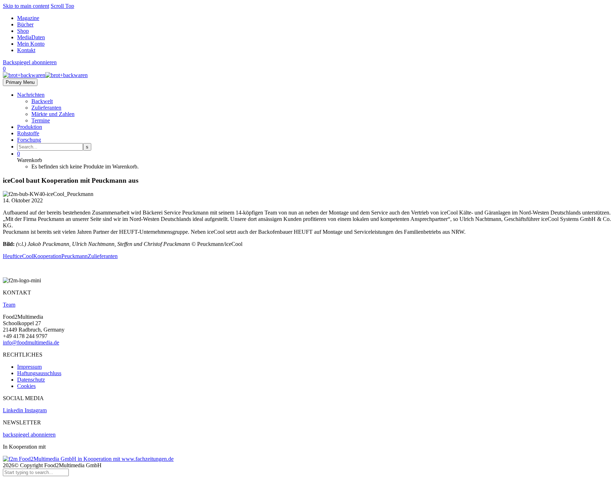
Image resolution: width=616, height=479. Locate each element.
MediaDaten (31, 37)
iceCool (24, 256)
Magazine (28, 18)
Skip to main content (26, 6)
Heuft (9, 256)
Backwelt (42, 101)
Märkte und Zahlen (53, 114)
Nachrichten (31, 95)
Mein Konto (31, 44)
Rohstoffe (28, 133)
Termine (40, 120)
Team (9, 305)
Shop (23, 31)
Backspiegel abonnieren (30, 62)
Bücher (25, 24)
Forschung (29, 140)
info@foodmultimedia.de (31, 342)
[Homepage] (45, 75)
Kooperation (47, 256)
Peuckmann (74, 256)
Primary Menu (20, 82)
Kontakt (26, 50)
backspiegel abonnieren (29, 435)
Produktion (29, 127)
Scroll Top (62, 6)
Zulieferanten (46, 108)
